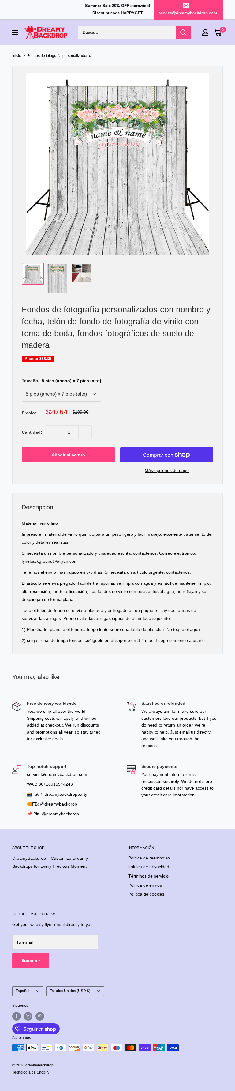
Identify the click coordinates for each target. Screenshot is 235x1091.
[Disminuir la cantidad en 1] (52, 432)
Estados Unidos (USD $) (70, 991)
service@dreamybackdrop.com (188, 13)
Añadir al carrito (68, 454)
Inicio (16, 56)
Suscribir (30, 960)
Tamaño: (61, 380)
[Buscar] (183, 32)
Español (22, 991)
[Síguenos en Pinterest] (39, 1016)
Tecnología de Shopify (30, 1072)
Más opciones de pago (167, 470)
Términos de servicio (148, 876)
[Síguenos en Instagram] (28, 1016)
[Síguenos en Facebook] (16, 1016)
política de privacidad (148, 866)
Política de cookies (146, 894)
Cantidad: (32, 432)
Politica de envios (145, 885)
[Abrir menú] (15, 32)
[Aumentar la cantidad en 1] (85, 432)
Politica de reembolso (149, 857)
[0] (218, 32)
